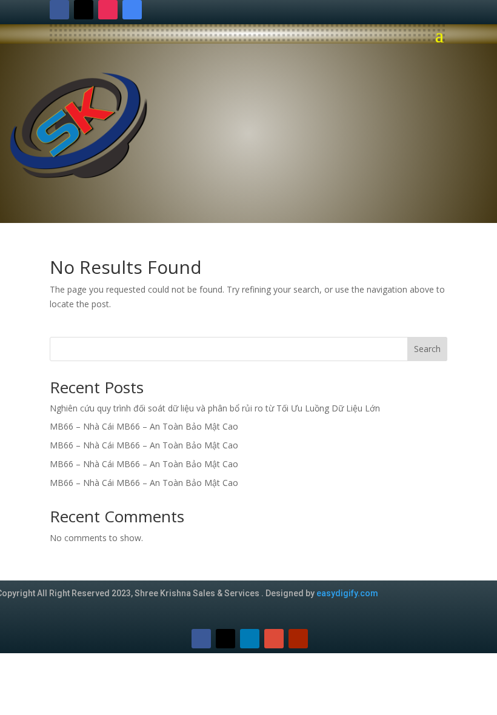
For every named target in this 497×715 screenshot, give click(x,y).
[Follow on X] (83, 9)
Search (427, 348)
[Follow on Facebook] (59, 9)
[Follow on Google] (132, 9)
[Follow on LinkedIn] (249, 638)
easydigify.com (347, 593)
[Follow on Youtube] (298, 638)
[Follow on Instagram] (108, 9)
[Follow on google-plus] (274, 638)
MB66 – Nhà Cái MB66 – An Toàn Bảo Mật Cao (144, 426)
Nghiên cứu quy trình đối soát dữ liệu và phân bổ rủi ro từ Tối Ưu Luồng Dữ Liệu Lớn (215, 408)
